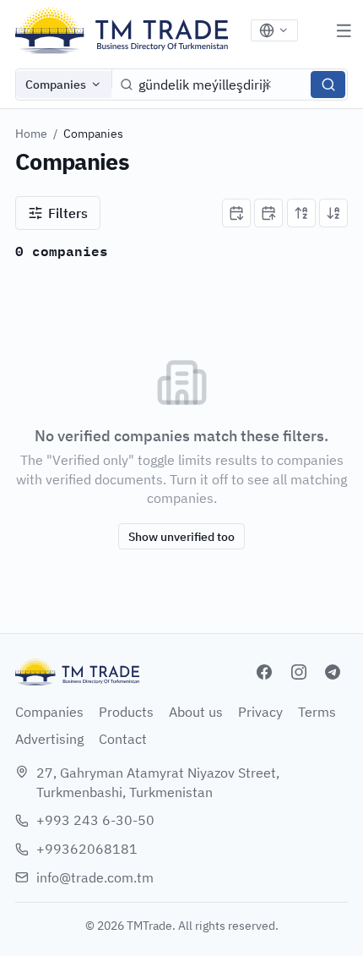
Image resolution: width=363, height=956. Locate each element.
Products (126, 711)
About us (196, 711)
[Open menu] (343, 30)
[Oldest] (268, 213)
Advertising (49, 738)
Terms (317, 711)
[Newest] (236, 213)
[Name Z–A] (333, 213)
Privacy (260, 711)
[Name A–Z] (301, 213)
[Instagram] (299, 672)
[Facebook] (264, 672)
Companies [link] (93, 133)
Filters (68, 213)
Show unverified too (181, 536)
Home (31, 133)
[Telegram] (332, 672)
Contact (123, 738)
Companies (55, 84)
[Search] (328, 84)
